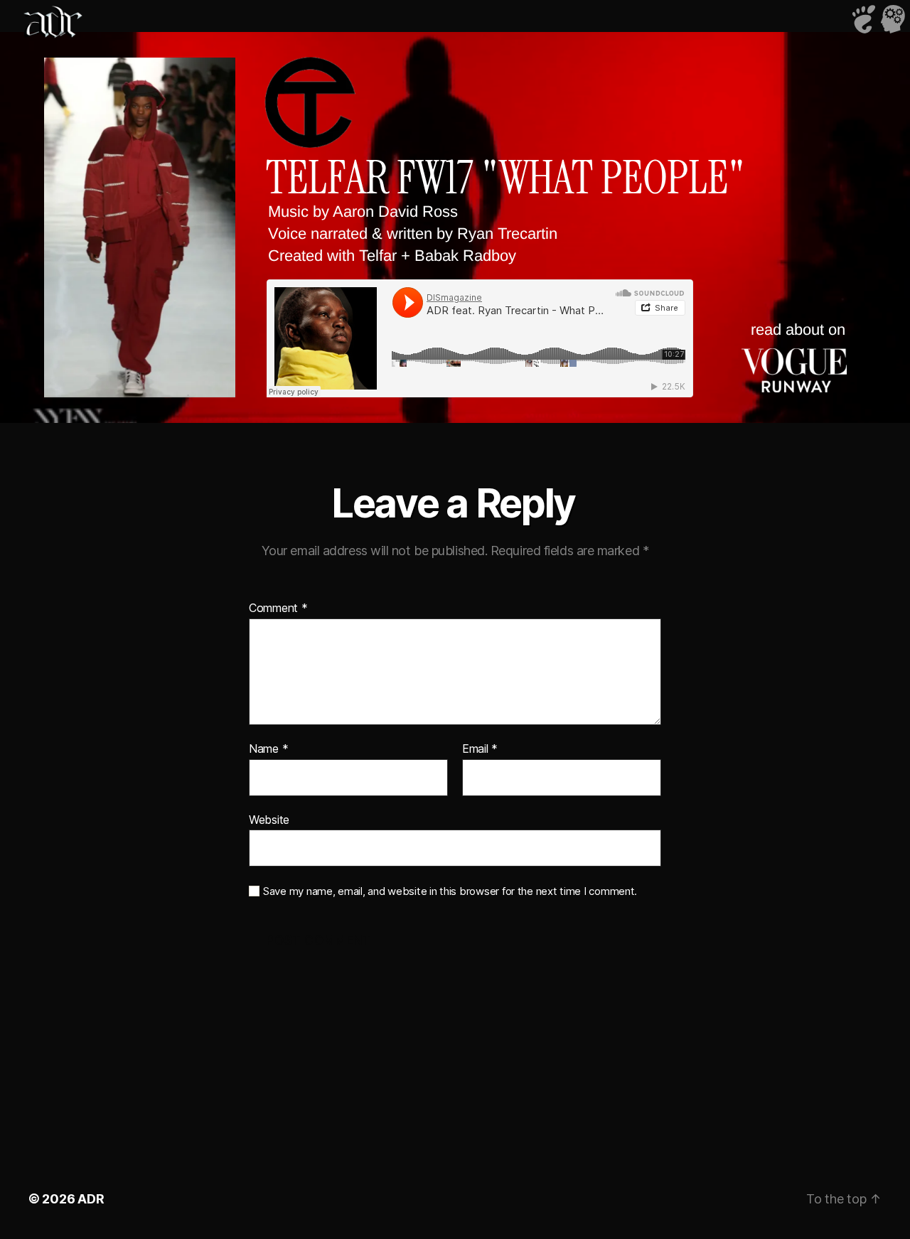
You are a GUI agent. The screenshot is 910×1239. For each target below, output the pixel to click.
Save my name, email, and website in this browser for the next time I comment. (450, 891)
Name (268, 749)
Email (480, 749)
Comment (278, 608)
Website (269, 819)
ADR (90, 1198)
